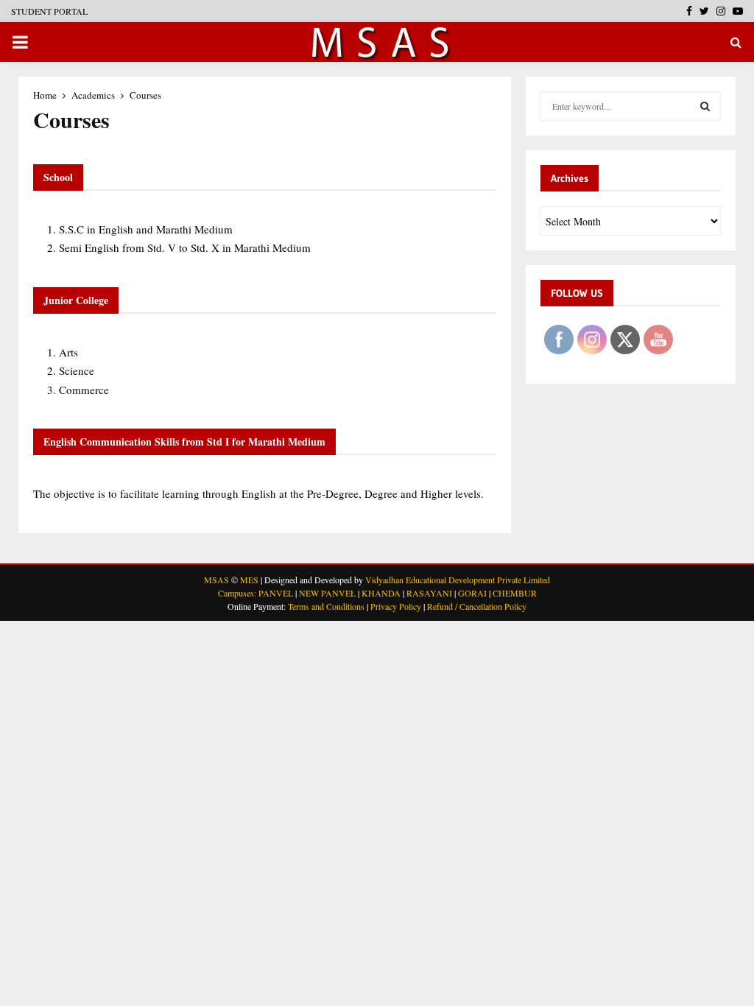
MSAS (216, 579)
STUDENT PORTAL (49, 11)
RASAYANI (429, 593)
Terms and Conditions (326, 606)
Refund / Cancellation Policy (476, 606)
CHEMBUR (515, 593)
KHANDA (381, 593)
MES (249, 579)
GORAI (472, 593)
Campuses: (237, 593)
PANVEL (275, 593)
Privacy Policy (395, 606)
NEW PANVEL (327, 593)
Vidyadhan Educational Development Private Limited (457, 579)
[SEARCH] (705, 106)
